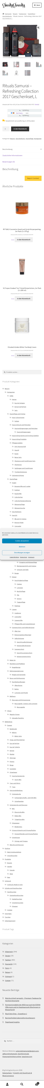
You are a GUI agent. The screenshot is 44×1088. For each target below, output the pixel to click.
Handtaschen (11, 892)
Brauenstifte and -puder (22, 486)
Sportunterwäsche (18, 776)
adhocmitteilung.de (9, 1054)
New (8, 877)
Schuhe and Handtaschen (13, 888)
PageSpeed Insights (12, 1022)
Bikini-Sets (18, 736)
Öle (18, 595)
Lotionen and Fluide (21, 693)
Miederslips (18, 827)
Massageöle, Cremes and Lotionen (26, 704)
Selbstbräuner (19, 638)
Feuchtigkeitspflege (21, 580)
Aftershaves (18, 685)
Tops (13, 787)
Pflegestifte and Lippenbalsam (25, 624)
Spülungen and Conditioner (24, 468)
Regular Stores (15, 714)
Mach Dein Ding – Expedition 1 (16, 1014)
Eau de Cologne (20, 403)
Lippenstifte (19, 620)
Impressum (31, 557)
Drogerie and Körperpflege (28, 562)
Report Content (33, 178)
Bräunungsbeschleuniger (23, 635)
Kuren (16, 454)
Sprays (19, 599)
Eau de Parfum (14, 743)
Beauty (15, 14)
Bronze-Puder (19, 523)
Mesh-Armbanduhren (14, 852)
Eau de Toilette (15, 747)
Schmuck (8, 881)
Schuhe (9, 910)
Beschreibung (7, 149)
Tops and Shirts (15, 783)
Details (37, 104)
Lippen (14, 609)
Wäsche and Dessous (17, 845)
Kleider (12, 754)
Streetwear (13, 772)
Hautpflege (31, 14)
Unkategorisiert (10, 921)
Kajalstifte (18, 494)
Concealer (18, 526)
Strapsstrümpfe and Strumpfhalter (24, 830)
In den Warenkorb (20, 129)
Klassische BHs (20, 812)
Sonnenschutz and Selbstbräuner (23, 628)
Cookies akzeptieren (22, 541)
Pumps (12, 762)
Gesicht (14, 515)
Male (11, 874)
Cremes (19, 584)
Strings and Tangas (21, 841)
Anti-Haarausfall (20, 447)
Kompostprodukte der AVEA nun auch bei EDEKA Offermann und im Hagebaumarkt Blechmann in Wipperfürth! (22, 1007)
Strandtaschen (12, 856)
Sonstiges (8, 914)
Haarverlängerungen (24, 432)
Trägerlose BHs (20, 819)
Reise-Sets (18, 457)
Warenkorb (33, 1082)
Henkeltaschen (17, 899)
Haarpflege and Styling (17, 414)
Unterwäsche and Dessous (18, 805)
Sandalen (13, 769)
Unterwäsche (16, 794)
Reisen (7, 972)
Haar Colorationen (18, 418)
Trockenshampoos (21, 472)
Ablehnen (22, 547)
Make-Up (12, 660)
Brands (9, 863)
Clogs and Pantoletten (17, 740)
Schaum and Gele (22, 570)
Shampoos (18, 465)
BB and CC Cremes (20, 519)
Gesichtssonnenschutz (24, 653)
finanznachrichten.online (11, 1056)
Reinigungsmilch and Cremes (26, 566)
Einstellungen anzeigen (22, 553)
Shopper (15, 906)
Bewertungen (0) (8, 162)
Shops (9, 711)
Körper (14, 577)
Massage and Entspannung (21, 700)
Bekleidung (8, 722)
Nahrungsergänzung (16, 671)
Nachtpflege (21, 591)
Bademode (13, 729)
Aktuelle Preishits (18, 718)
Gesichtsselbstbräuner (24, 642)
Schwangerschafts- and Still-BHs (25, 798)
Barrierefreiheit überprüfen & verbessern (20, 1018)
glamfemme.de (23, 1054)
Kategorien (22, 14)
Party (7, 968)
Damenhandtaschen (16, 895)
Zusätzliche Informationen (12, 155)
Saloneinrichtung (18, 475)
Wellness (13, 696)
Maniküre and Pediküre (17, 664)
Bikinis (14, 733)
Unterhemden (19, 801)
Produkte (8, 859)
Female (12, 870)
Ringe (11, 765)
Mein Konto (7, 1084)
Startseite (8, 14)
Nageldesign (16, 667)
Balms (17, 689)
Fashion (7, 848)
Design (7, 956)
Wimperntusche (20, 508)
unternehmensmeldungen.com (27, 1051)
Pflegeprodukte (17, 443)
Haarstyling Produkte (19, 439)
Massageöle (21, 707)
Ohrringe (13, 758)
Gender (9, 867)
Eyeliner (17, 490)
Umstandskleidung (16, 790)
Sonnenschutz (19, 649)
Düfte (11, 396)
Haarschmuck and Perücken (21, 425)
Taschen (7, 917)
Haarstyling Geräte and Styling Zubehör (25, 436)
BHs (13, 809)
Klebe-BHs (18, 816)
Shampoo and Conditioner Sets (25, 461)
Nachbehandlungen (18, 682)
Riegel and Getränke (18, 675)
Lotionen (20, 588)
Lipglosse (18, 613)
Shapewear (15, 823)
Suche (22, 1084)
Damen (9, 725)
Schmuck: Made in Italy (15, 885)
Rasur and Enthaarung (17, 678)
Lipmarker (18, 617)
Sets (16, 410)
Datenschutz (23, 557)
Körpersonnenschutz (24, 657)
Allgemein (9, 952)
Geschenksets (7, 16)
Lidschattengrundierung (23, 501)
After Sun (18, 631)
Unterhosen (16, 838)
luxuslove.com (27, 1056)
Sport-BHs (18, 780)
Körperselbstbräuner (24, 646)
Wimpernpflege (20, 504)
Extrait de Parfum (20, 407)
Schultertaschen (17, 903)
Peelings (17, 606)
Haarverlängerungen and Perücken (26, 428)
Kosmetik (8, 964)
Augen (14, 483)
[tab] (22, 149)
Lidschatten (19, 497)
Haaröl (17, 450)
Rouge (17, 573)
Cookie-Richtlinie (14, 557)
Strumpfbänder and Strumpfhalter (26, 834)
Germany (19, 113)
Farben (17, 421)
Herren (14, 399)
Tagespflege (21, 602)
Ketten (12, 751)
